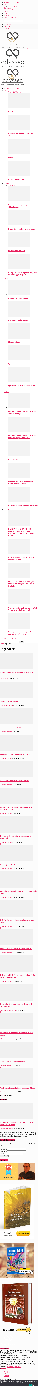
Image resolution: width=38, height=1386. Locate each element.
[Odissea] (19, 153)
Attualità (7, 4)
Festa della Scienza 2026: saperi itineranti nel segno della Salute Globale (21, 583)
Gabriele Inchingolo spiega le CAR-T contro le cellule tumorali (22, 609)
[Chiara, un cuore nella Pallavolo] (19, 294)
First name (3, 1149)
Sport (5, 12)
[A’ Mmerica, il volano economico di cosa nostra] (16, 1029)
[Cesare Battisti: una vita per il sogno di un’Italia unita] (16, 1000)
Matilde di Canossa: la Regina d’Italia (16, 949)
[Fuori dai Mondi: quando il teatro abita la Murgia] (19, 407)
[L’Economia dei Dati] (19, 247)
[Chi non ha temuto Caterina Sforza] (16, 777)
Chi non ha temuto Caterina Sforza (14, 781)
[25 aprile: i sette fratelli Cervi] (16, 724)
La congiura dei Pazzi (9, 865)
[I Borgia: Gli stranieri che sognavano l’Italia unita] (16, 887)
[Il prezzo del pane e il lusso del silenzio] (19, 129)
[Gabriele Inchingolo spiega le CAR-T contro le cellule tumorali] (19, 604)
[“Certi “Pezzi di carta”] (16, 697)
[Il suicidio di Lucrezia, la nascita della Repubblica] (16, 832)
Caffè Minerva (12, 6)
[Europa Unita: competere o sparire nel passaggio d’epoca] (19, 268)
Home (2, 644)
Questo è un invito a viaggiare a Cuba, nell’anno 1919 (21, 482)
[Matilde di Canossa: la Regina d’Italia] (16, 945)
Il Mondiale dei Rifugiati (18, 320)
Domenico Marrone (6, 1128)
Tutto (9, 92)
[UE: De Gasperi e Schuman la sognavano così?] (16, 916)
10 (4, 1095)
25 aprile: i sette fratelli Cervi (12, 728)
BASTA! (11, 112)
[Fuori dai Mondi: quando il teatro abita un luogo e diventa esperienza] (19, 431)
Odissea (11, 158)
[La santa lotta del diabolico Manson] (19, 501)
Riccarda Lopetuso (6, 732)
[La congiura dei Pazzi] (16, 861)
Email (2, 1154)
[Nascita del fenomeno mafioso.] (16, 1057)
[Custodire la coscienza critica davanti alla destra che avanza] (16, 1118)
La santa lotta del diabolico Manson (23, 505)
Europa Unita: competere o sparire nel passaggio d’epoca (22, 273)
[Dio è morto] (19, 455)
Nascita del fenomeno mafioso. (12, 1061)
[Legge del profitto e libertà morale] (19, 225)
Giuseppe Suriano (5, 1039)
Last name (3, 1151)
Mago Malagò (14, 342)
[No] (33, 1385)
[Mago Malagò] (19, 338)
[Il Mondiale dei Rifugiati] (19, 316)
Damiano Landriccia (6, 705)
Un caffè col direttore (11, 17)
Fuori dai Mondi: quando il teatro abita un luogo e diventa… (22, 436)
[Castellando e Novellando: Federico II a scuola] (16, 668)
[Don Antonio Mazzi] (19, 175)
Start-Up (11, 10)
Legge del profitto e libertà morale (22, 229)
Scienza (6, 15)
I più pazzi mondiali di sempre (20, 364)
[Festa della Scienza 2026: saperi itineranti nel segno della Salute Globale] (19, 577)
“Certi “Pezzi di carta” (9, 701)
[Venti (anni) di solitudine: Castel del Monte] (16, 1084)
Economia (7, 8)
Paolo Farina (4, 679)
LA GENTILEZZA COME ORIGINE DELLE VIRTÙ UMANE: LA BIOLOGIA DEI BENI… (21, 532)
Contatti (6, 28)
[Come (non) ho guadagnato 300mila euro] (19, 201)
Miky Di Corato (5, 1092)
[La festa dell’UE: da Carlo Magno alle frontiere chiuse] (16, 803)
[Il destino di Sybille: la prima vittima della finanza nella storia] (16, 971)
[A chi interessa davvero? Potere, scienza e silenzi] (19, 553)
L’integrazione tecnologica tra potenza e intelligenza (20, 633)
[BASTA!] (19, 108)
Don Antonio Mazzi (16, 179)
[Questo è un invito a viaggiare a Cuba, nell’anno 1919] (19, 477)
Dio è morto (13, 459)
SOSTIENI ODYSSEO (11, 2)
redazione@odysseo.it (14, 1367)
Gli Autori (7, 26)
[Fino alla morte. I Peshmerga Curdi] (16, 750)
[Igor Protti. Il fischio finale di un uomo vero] (19, 381)
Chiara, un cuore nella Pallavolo (21, 298)
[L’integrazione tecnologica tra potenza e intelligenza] (19, 628)
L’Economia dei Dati (16, 251)
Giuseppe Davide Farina (8, 1010)
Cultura (6, 13)
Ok (31, 1385)
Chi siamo (7, 24)
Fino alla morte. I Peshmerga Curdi (15, 754)
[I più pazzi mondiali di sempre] (19, 360)
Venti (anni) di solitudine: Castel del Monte (17, 1088)
